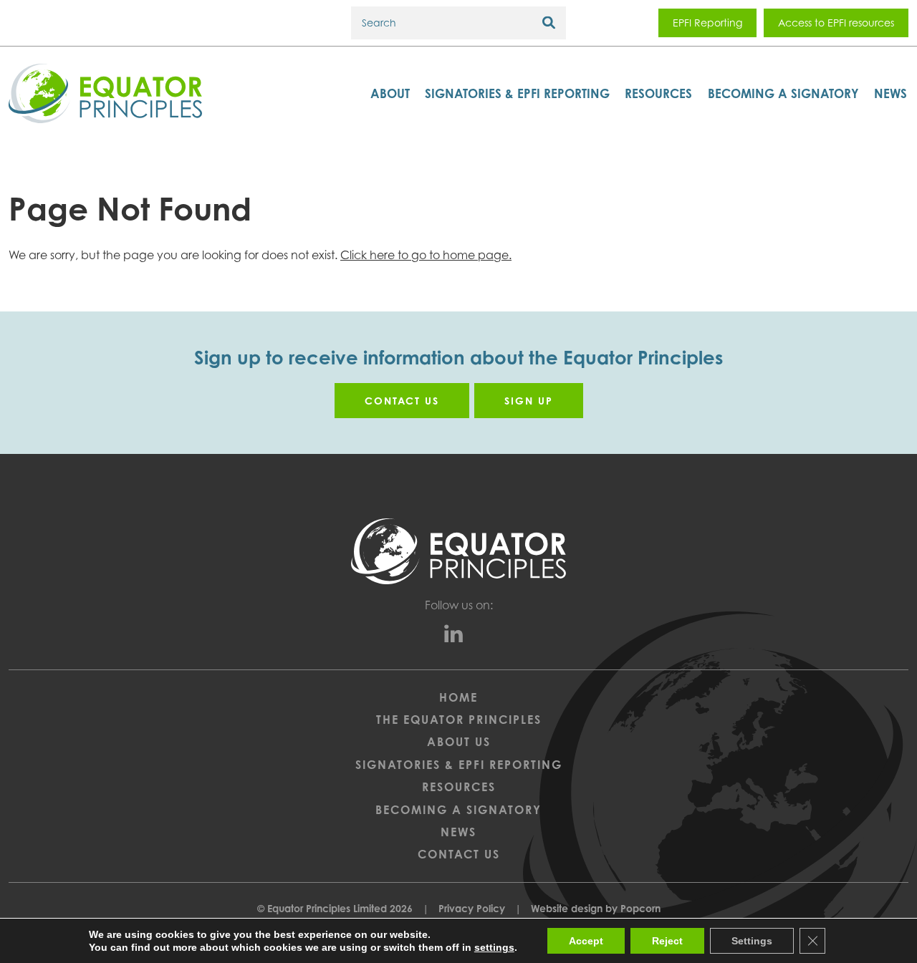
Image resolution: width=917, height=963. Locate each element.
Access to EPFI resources (836, 22)
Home (458, 697)
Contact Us (459, 854)
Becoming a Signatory (783, 93)
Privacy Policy (471, 908)
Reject (667, 941)
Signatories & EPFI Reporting (517, 93)
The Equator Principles (459, 719)
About (390, 93)
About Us (459, 742)
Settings (751, 941)
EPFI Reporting (707, 22)
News (890, 93)
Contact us (402, 401)
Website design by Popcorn (596, 908)
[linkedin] (459, 636)
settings (494, 947)
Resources (658, 93)
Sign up (528, 401)
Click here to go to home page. (426, 255)
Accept (586, 941)
